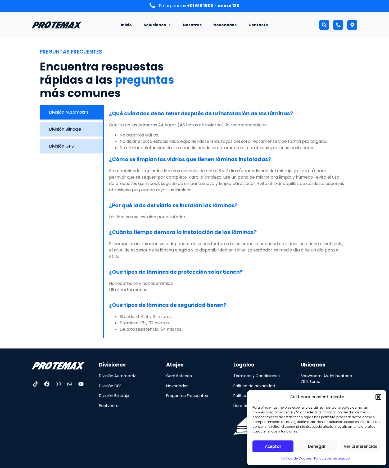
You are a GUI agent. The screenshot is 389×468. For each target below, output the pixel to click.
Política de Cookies (296, 458)
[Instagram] (58, 384)
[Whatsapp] (69, 384)
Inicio (126, 25)
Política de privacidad (332, 458)
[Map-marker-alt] (352, 25)
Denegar (317, 446)
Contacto (258, 25)
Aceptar (273, 446)
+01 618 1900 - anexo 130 (213, 6)
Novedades (225, 25)
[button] (378, 397)
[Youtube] (81, 384)
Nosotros (192, 25)
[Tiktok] (35, 384)
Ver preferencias (360, 446)
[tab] (71, 112)
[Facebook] (47, 384)
